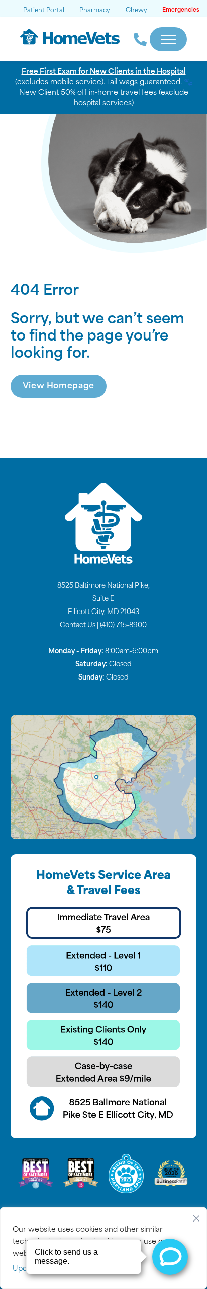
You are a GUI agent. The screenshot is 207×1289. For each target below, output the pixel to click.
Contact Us (77, 625)
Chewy (136, 11)
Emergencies (180, 10)
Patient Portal (43, 11)
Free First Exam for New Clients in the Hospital (104, 72)
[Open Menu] (168, 39)
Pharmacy (94, 11)
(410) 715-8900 (123, 625)
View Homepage (58, 386)
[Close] (196, 1216)
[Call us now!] (135, 39)
